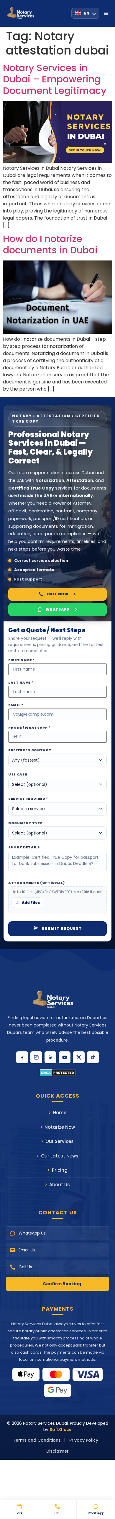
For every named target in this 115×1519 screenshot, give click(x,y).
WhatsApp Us (32, 1233)
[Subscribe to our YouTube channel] (64, 1057)
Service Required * (28, 798)
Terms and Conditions (37, 1440)
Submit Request (62, 928)
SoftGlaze (61, 1429)
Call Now (57, 594)
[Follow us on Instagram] (36, 1057)
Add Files (31, 902)
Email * (15, 705)
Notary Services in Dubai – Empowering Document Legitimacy (54, 79)
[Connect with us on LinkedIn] (50, 1057)
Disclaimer (57, 1451)
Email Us (27, 1250)
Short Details (24, 847)
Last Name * (21, 682)
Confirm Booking (62, 1284)
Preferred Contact (29, 750)
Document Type (25, 823)
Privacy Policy (83, 1440)
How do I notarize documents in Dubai (50, 244)
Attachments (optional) (36, 883)
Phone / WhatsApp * (29, 727)
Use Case (17, 774)
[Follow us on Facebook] (22, 1057)
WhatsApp (96, 1513)
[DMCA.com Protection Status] (57, 1072)
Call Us (25, 1267)
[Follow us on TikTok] (93, 1057)
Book (19, 1513)
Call (57, 1513)
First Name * (21, 660)
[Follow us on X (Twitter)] (79, 1057)
